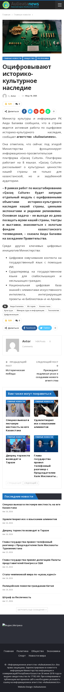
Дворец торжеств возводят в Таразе (25, 530)
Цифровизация (11, 314)
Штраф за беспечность (16, 597)
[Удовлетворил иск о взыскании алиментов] (46, 408)
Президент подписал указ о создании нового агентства (47, 375)
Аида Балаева (16, 306)
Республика (43, 58)
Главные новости (12, 58)
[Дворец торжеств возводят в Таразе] (18, 443)
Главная (9, 651)
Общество (29, 58)
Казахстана (44, 306)
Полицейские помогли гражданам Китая (28, 585)
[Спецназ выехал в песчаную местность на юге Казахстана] (18, 408)
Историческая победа (15, 371)
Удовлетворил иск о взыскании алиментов (29, 519)
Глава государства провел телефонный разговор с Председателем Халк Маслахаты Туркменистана (30, 545)
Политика (22, 651)
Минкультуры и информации (30, 310)
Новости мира (37, 655)
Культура (8, 310)
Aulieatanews (39, 686)
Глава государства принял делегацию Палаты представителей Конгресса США (31, 561)
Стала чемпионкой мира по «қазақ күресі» (29, 574)
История (31, 306)
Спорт (22, 655)
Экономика (53, 651)
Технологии (53, 310)
